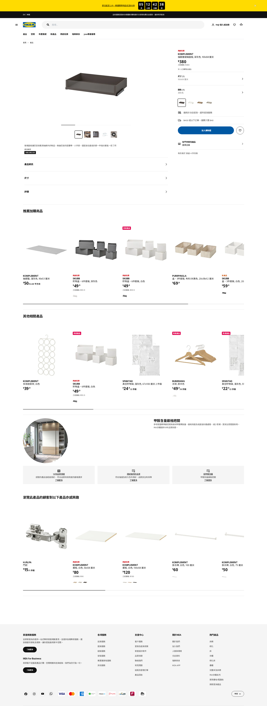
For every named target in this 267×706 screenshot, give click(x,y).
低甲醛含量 (208, 474)
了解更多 (59, 480)
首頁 (24, 42)
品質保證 (139, 655)
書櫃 (211, 665)
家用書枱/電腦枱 (217, 679)
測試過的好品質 (133, 474)
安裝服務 (101, 655)
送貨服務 (101, 641)
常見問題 (139, 665)
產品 (31, 42)
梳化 (211, 646)
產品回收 (139, 675)
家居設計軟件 (140, 651)
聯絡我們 (139, 660)
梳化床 (212, 660)
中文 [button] (236, 694)
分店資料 (176, 655)
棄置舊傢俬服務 (104, 660)
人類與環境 (177, 651)
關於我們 (176, 641)
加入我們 (176, 646)
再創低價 (64, 34)
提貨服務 (101, 646)
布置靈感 (43, 34)
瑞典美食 (76, 34)
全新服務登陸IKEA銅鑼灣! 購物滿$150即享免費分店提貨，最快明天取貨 (138, 14)
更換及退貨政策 (141, 646)
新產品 (53, 34)
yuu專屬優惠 (89, 34)
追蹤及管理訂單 (141, 670)
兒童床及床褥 (215, 670)
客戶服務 (139, 641)
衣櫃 (211, 655)
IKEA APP (176, 665)
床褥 (211, 641)
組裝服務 (101, 651)
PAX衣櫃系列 (215, 675)
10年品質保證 (59, 474)
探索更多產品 (215, 684)
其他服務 (101, 665)
